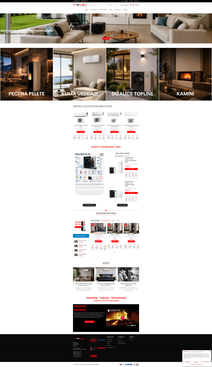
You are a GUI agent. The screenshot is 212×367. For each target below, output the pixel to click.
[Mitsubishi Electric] (93, 347)
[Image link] (79, 338)
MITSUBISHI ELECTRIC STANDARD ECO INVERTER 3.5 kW (97, 126)
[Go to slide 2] (106, 141)
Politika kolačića (192, 364)
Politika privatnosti (121, 343)
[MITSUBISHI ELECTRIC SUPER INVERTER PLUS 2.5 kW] (114, 116)
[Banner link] (26, 74)
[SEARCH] (117, 5)
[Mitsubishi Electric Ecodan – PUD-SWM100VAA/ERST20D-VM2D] (115, 167)
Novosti (119, 339)
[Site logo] (80, 5)
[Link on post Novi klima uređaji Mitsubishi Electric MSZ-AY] (106, 274)
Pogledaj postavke (205, 361)
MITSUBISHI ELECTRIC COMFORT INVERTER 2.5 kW (80, 126)
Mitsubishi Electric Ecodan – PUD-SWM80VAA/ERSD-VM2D (130, 184)
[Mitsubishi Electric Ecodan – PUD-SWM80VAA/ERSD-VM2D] (115, 191)
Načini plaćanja (109, 341)
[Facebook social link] (121, 1)
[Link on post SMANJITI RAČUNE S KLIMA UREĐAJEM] (128, 274)
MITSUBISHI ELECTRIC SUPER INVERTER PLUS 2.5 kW (114, 126)
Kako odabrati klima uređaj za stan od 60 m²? (83, 284)
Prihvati (187, 361)
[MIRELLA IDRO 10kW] (76, 241)
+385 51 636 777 (84, 1)
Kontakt (130, 339)
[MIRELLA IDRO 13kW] (76, 246)
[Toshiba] (93, 356)
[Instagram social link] (124, 1)
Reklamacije (109, 345)
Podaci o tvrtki (121, 341)
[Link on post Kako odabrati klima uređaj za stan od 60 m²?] (83, 274)
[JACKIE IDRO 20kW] (76, 250)
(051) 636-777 (77, 355)
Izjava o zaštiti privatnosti (199, 364)
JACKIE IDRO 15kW (82, 254)
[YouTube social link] (126, 1)
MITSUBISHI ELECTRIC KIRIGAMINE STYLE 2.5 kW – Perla (131, 126)
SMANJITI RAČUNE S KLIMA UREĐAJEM (128, 284)
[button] (209, 351)
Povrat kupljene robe (111, 347)
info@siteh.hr (77, 1)
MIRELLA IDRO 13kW (82, 245)
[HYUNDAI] (101, 339)
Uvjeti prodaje (109, 339)
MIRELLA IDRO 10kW (82, 240)
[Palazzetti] (101, 347)
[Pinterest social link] (127, 1)
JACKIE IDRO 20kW (82, 249)
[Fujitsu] (93, 339)
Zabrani (196, 361)
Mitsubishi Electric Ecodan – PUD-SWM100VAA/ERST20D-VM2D (131, 160)
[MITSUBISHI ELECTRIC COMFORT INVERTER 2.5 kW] (81, 116)
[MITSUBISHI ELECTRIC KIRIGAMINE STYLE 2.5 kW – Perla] (131, 116)
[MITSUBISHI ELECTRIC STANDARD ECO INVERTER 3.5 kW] (97, 116)
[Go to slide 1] (105, 141)
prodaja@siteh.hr (79, 356)
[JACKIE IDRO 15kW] (76, 255)
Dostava (108, 343)
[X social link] (123, 1)
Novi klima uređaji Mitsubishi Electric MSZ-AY (106, 284)
